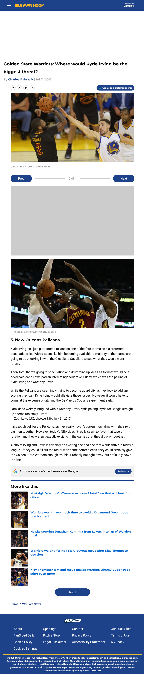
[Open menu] (9, 5)
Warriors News (31, 604)
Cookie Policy (23, 642)
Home (14, 604)
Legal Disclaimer (54, 642)
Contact (77, 629)
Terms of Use (120, 635)
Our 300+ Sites (121, 629)
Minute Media (22, 657)
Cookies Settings (25, 648)
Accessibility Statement (88, 642)
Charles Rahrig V (20, 79)
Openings (49, 629)
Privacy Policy (81, 635)
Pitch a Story (52, 635)
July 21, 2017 (62, 418)
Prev (21, 178)
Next (123, 178)
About (18, 629)
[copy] (32, 87)
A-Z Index (117, 642)
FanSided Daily (24, 635)
